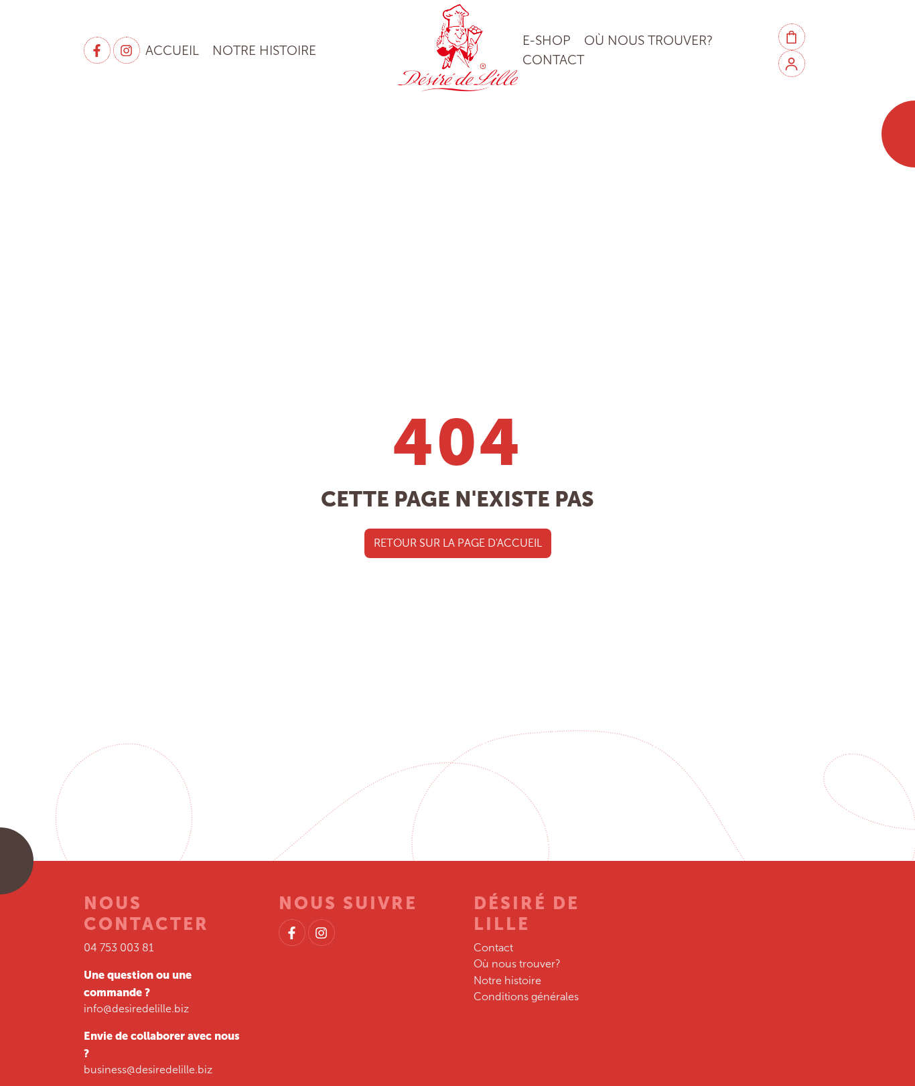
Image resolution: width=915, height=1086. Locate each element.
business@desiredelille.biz (148, 1069)
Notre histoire (264, 51)
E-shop (546, 40)
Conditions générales (526, 996)
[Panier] (791, 36)
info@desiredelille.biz (136, 1008)
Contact (553, 60)
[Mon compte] (791, 63)
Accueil (172, 51)
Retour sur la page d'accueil (458, 543)
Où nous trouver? (648, 40)
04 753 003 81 (119, 947)
